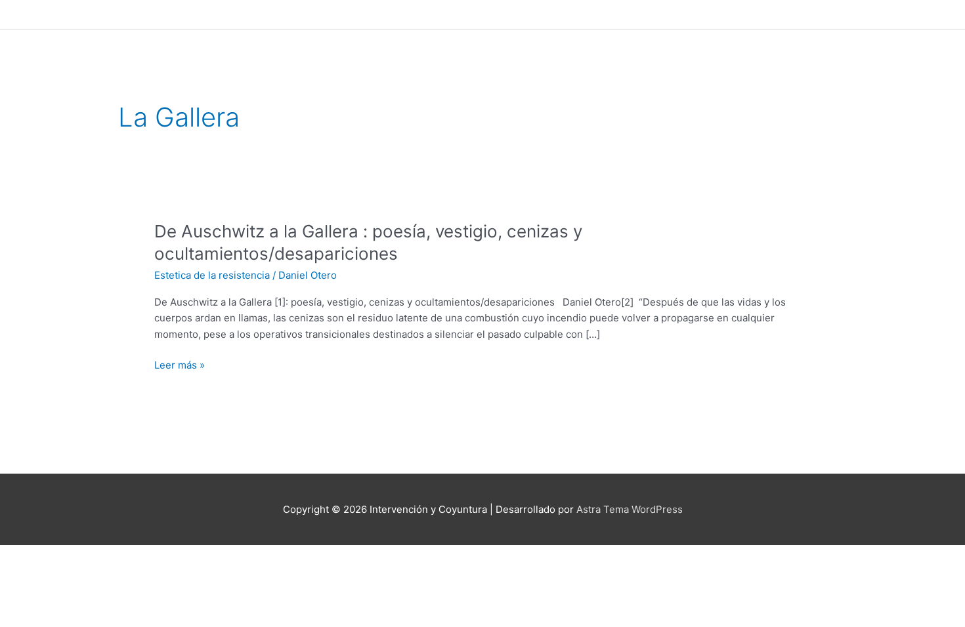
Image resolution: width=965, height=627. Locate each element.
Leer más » (179, 365)
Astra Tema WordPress (629, 509)
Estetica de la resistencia (212, 275)
